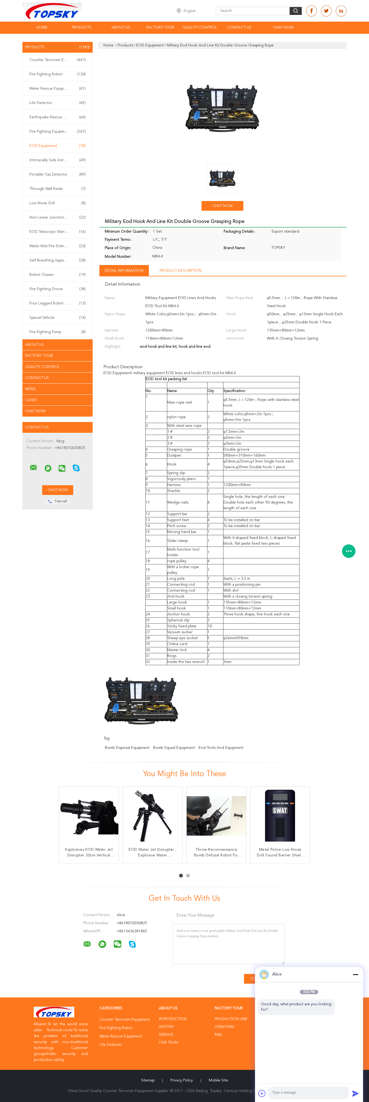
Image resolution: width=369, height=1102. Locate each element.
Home (42, 27)
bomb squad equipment (174, 748)
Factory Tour (160, 27)
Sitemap (148, 1080)
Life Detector (57, 103)
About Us (121, 27)
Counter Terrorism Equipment (57, 60)
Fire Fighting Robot (57, 74)
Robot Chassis (57, 275)
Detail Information (124, 271)
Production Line (231, 1019)
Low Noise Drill (57, 203)
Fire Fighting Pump (57, 332)
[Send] (355, 1093)
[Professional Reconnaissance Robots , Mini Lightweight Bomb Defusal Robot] (89, 816)
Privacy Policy (181, 1080)
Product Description (181, 271)
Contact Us (239, 27)
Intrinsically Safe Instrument (57, 160)
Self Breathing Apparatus (57, 260)
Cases (31, 400)
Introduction (173, 1019)
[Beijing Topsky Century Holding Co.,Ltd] (33, 467)
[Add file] (262, 1093)
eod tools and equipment (221, 748)
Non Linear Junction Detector (57, 217)
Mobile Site (218, 1080)
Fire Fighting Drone (57, 289)
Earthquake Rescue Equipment (57, 117)
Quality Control (200, 27)
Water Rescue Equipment (57, 89)
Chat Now (283, 27)
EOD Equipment (57, 146)
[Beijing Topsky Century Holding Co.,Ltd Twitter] (326, 10)
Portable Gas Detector (57, 174)
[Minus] (355, 974)
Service (166, 1035)
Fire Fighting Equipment (57, 131)
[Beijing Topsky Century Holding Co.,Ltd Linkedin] (341, 10)
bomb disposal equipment (127, 748)
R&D (218, 1035)
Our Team (168, 1042)
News (30, 389)
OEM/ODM (224, 1027)
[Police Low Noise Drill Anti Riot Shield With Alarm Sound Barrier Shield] (152, 816)
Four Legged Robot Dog (57, 303)
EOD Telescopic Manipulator (57, 232)
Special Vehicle (57, 318)
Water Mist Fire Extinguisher (57, 246)
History (166, 1027)
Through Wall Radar (57, 189)
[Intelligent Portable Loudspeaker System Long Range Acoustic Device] (216, 816)
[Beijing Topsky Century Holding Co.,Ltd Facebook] (311, 10)
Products (81, 27)
